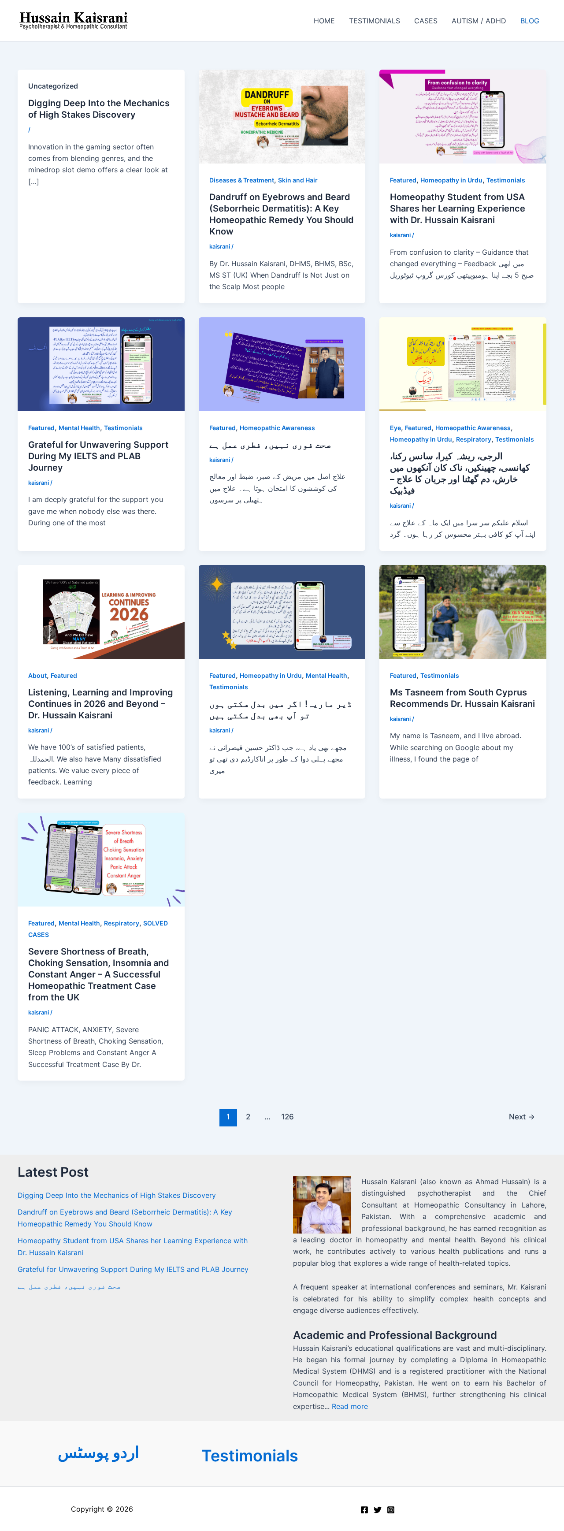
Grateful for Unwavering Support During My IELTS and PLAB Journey (98, 456)
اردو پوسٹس (98, 1452)
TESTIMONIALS (374, 20)
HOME (324, 20)
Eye (395, 427)
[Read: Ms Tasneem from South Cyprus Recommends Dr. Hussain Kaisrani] (462, 610)
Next (522, 1116)
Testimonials (505, 180)
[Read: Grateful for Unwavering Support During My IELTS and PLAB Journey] (101, 363)
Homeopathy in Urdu (451, 180)
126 (287, 1116)
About (37, 675)
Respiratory (473, 439)
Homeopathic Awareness (277, 427)
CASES (426, 20)
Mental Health (79, 427)
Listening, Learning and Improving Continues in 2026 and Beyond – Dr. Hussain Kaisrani (100, 704)
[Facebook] (364, 1510)
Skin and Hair (298, 180)
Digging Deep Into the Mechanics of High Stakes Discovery (117, 1195)
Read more (350, 1406)
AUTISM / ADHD (479, 20)
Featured (403, 180)
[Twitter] (378, 1510)
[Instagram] (391, 1510)
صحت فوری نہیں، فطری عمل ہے (270, 444)
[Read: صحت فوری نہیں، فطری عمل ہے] (282, 363)
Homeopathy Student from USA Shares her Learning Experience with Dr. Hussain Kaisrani (457, 208)
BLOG (529, 20)
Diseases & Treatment (241, 180)
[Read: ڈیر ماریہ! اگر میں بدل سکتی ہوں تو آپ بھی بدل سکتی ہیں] (282, 610)
